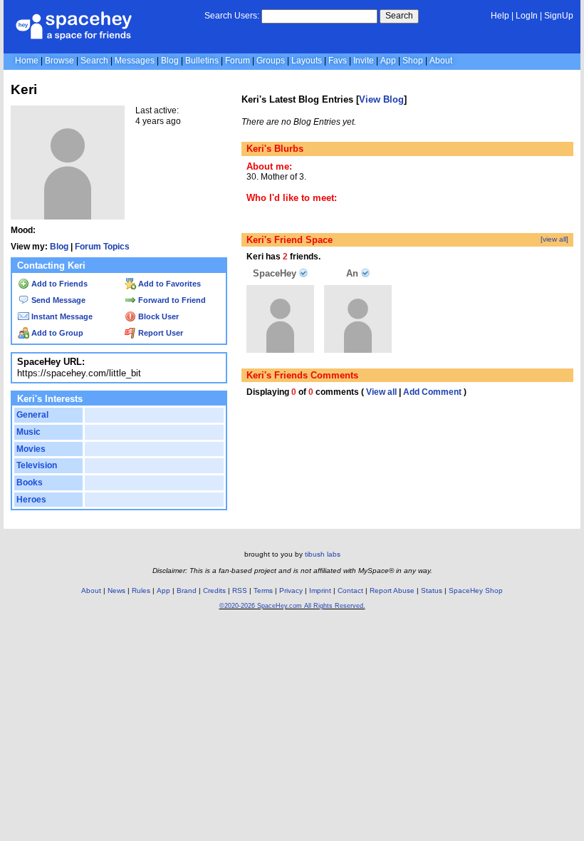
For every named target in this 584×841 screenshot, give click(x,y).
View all (381, 392)
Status (431, 590)
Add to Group (56, 333)
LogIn (527, 16)
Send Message (57, 300)
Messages (135, 61)
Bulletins (202, 61)
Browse (59, 61)
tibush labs (322, 554)
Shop (412, 61)
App (388, 61)
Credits (214, 590)
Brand (187, 590)
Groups (270, 61)
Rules (141, 590)
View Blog (381, 99)
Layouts (306, 61)
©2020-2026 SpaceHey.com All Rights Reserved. (292, 605)
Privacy (291, 590)
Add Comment (432, 392)
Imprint (320, 590)
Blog (170, 61)
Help (500, 16)
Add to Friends (58, 283)
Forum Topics (102, 247)
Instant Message (61, 316)
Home (26, 61)
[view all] (554, 239)
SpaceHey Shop (476, 590)
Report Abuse (392, 590)
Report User (159, 333)
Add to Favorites (168, 283)
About (440, 61)
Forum (237, 61)
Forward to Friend (171, 300)
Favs (337, 61)
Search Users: (231, 16)
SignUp (558, 16)
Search (399, 16)
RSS (239, 590)
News (116, 590)
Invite (363, 61)
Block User (157, 316)
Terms (263, 590)
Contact (350, 590)
